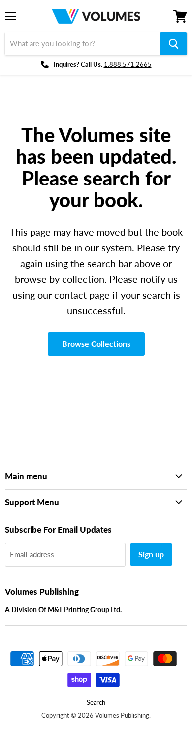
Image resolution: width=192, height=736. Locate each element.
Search (96, 702)
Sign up (151, 554)
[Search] (173, 43)
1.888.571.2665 (128, 64)
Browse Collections (96, 343)
